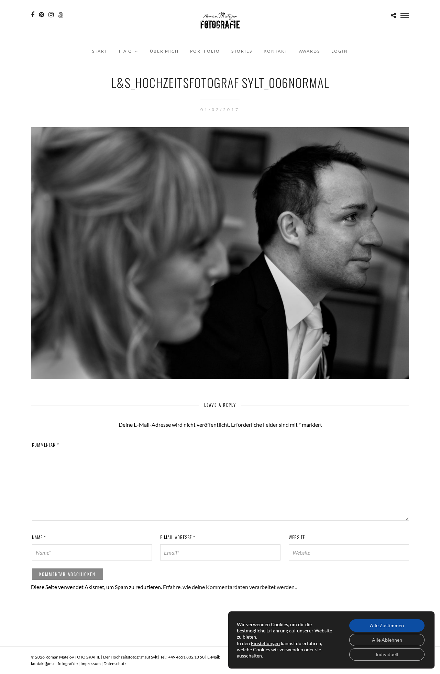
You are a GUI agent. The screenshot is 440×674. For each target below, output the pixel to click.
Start (100, 51)
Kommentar (45, 444)
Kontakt (276, 51)
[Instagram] (51, 15)
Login (339, 51)
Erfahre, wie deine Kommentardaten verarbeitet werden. (229, 587)
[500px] (60, 15)
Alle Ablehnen (387, 640)
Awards (309, 51)
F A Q (125, 51)
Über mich (164, 51)
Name (39, 537)
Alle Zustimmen (387, 625)
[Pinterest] (41, 15)
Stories (241, 51)
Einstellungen (265, 643)
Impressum (90, 663)
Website (297, 537)
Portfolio (205, 51)
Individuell (387, 654)
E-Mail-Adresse (177, 537)
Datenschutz (114, 663)
